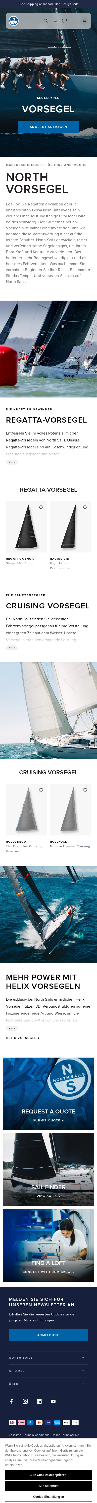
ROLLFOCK (58, 842)
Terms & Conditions (36, 1435)
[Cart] (74, 21)
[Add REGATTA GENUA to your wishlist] (41, 507)
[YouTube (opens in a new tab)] (53, 1401)
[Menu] (84, 21)
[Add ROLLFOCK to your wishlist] (85, 790)
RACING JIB (59, 559)
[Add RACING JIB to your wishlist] (85, 507)
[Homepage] (14, 21)
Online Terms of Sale (65, 1435)
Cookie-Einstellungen (48, 1497)
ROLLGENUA (16, 842)
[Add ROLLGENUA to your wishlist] (41, 790)
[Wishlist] (64, 21)
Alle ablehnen (48, 1486)
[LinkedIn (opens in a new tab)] (39, 1401)
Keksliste (15, 1435)
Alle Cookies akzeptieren (48, 1475)
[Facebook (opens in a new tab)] (11, 1401)
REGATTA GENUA (20, 559)
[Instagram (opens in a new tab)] (25, 1401)
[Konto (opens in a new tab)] (55, 21)
